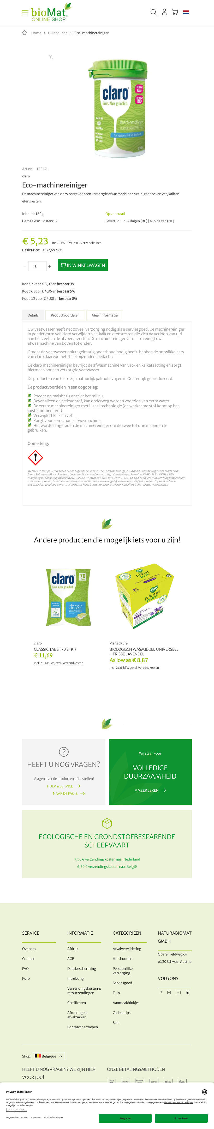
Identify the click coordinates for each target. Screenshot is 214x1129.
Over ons (29, 949)
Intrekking (75, 978)
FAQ (25, 968)
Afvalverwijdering (127, 949)
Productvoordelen (65, 315)
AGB (70, 959)
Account (164, 11)
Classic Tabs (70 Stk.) (55, 649)
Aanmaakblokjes (126, 1003)
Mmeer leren (146, 790)
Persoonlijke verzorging (123, 970)
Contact (28, 959)
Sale (116, 1022)
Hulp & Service (60, 786)
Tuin (116, 993)
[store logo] (51, 13)
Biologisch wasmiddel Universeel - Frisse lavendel (144, 651)
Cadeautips (121, 1013)
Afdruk (72, 949)
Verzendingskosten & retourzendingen (84, 990)
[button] (186, 12)
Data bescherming (81, 968)
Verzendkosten (91, 243)
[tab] (33, 315)
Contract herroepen (82, 1027)
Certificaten (76, 1003)
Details (33, 315)
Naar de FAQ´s (65, 793)
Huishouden (58, 33)
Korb (26, 978)
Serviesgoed (122, 983)
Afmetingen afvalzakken (77, 1015)
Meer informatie (105, 315)
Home (36, 33)
